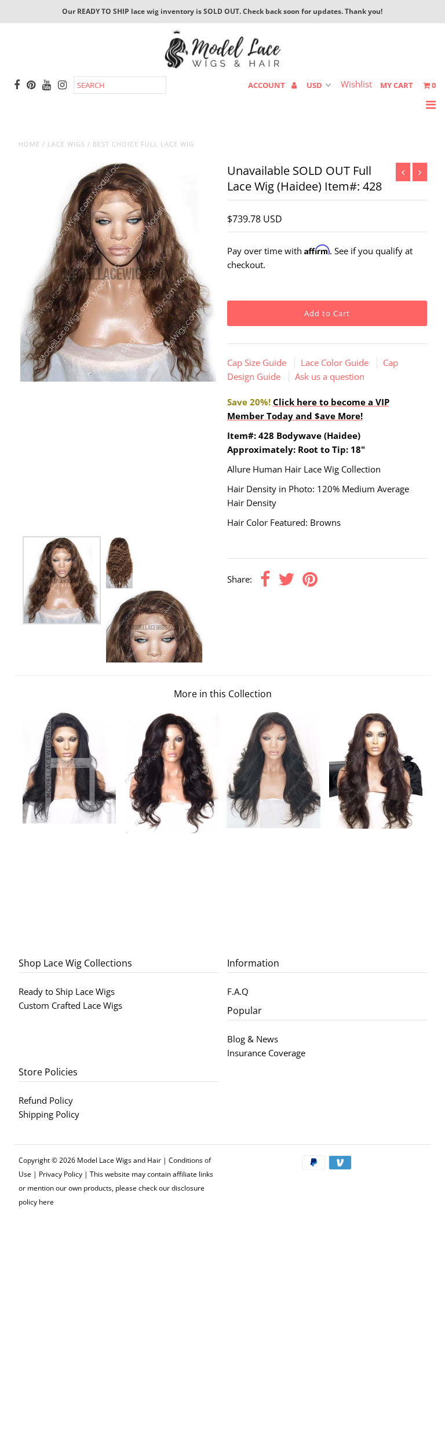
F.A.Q (238, 991)
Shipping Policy (49, 1114)
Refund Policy (46, 1100)
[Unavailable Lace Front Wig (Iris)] (273, 824)
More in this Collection (223, 693)
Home (29, 144)
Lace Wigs (66, 144)
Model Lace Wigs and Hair (119, 1160)
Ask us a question (329, 376)
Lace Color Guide (336, 362)
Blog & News (252, 1039)
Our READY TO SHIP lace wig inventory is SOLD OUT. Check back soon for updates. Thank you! (222, 11)
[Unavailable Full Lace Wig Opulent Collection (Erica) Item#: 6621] (376, 825)
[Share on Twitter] (286, 580)
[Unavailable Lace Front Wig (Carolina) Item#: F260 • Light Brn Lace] (171, 830)
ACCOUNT (267, 85)
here (46, 1202)
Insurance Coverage (266, 1053)
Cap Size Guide (258, 362)
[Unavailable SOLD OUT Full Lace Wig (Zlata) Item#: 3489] (69, 820)
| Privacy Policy (57, 1174)
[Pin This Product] (310, 580)
